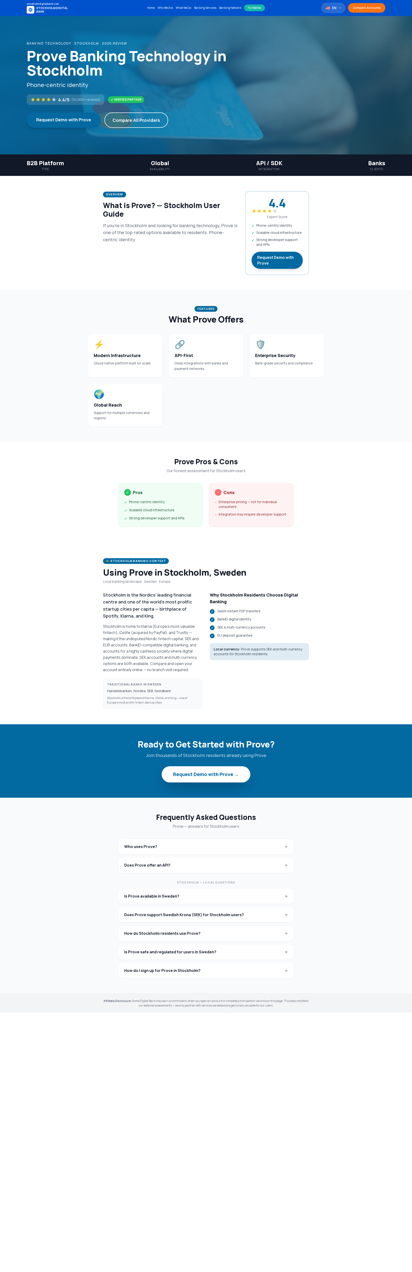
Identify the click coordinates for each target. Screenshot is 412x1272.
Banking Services (205, 8)
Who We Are (165, 8)
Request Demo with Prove (63, 120)
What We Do (183, 8)
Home (151, 8)
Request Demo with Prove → (206, 774)
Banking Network (230, 8)
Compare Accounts (367, 8)
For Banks (254, 8)
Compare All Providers (136, 120)
